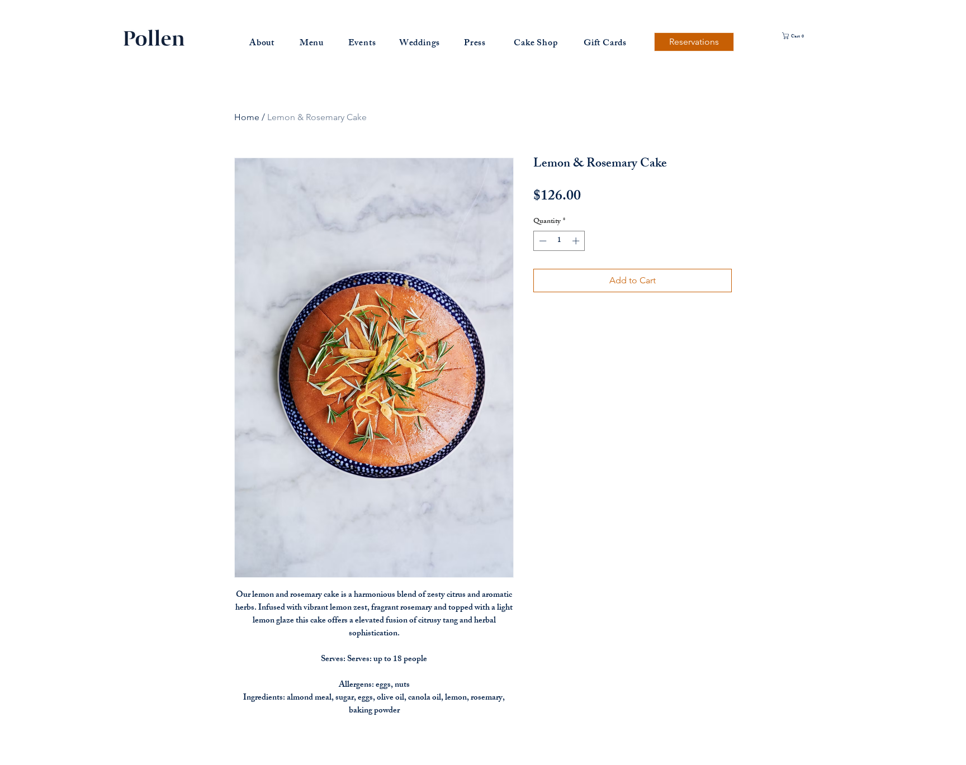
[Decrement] (541, 240)
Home (246, 117)
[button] (804, 35)
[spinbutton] (559, 240)
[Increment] (577, 240)
